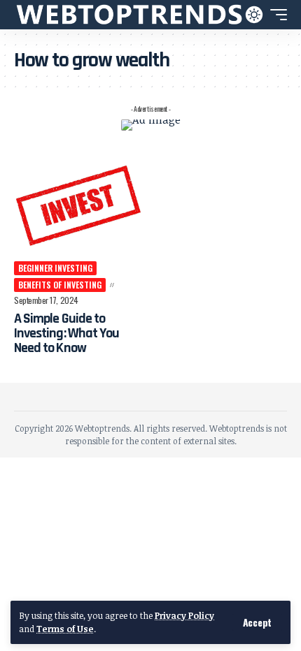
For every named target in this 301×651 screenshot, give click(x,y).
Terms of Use (65, 628)
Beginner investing (55, 268)
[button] (257, 622)
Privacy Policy (184, 615)
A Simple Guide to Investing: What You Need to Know (66, 333)
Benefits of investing (60, 285)
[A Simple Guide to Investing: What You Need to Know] (79, 204)
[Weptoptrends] (129, 15)
